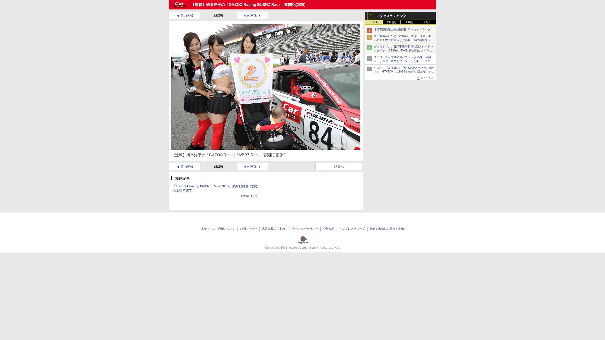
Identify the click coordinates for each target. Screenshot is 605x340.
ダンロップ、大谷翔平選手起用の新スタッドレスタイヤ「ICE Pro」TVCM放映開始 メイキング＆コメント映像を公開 (403, 50)
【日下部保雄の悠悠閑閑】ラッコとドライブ (402, 29)
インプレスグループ (352, 228)
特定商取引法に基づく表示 (387, 228)
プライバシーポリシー (304, 228)
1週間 (409, 22)
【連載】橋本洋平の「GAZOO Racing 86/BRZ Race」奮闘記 (243, 5)
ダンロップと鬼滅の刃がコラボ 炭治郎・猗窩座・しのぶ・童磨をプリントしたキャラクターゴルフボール (403, 61)
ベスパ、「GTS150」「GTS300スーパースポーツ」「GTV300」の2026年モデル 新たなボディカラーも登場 (404, 71)
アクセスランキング (391, 16)
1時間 (374, 22)
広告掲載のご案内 (273, 228)
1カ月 (427, 22)
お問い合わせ (248, 228)
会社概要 (328, 228)
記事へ (339, 167)
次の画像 (250, 15)
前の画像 (187, 15)
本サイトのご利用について (218, 228)
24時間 (391, 22)
